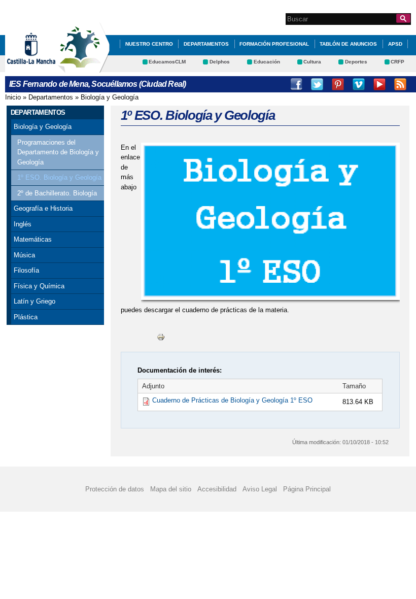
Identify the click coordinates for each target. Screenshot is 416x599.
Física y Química (39, 286)
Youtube (379, 84)
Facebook (296, 84)
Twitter (317, 84)
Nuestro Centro (149, 44)
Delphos (220, 61)
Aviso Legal (259, 489)
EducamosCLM (167, 61)
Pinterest (338, 84)
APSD (395, 44)
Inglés (22, 224)
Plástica (26, 317)
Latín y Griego (34, 301)
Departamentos (206, 44)
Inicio (13, 97)
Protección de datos (114, 489)
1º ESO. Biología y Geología (59, 177)
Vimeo (359, 84)
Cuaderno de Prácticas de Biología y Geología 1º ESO (232, 400)
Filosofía (26, 270)
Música (24, 255)
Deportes (356, 61)
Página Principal (307, 489)
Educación (267, 61)
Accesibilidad (216, 489)
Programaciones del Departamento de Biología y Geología (58, 152)
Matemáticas (33, 239)
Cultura (312, 61)
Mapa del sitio (170, 489)
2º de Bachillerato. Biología (57, 193)
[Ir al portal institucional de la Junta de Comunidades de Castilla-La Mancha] (44, 68)
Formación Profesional (274, 44)
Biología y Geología (109, 97)
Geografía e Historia (43, 208)
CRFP (397, 61)
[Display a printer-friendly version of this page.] (161, 336)
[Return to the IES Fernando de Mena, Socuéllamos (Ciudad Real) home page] (84, 68)
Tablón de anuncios (348, 44)
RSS (400, 84)
